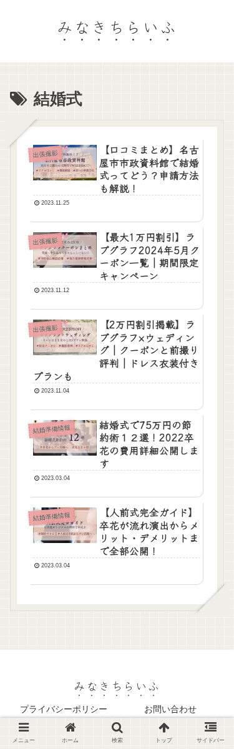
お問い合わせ (170, 709)
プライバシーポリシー (63, 709)
